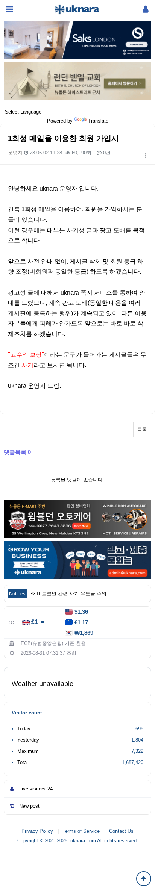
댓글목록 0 (17, 452)
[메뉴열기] (9, 9)
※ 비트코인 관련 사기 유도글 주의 (68, 593)
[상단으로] (143, 878)
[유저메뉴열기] (145, 9)
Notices (17, 593)
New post (29, 806)
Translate (98, 121)
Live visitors (36, 789)
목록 (142, 429)
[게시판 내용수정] (145, 155)
